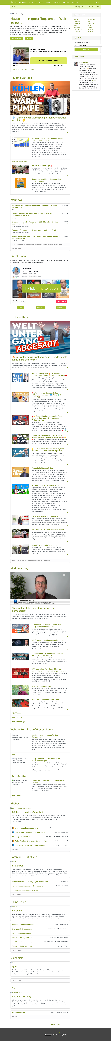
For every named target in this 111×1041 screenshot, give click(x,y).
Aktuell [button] (34, 2)
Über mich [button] (75, 2)
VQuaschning (83, 62)
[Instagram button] (89, 7)
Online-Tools (18, 902)
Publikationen (92, 19)
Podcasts (77, 31)
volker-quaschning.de (21, 2)
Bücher (14, 803)
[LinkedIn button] (83, 7)
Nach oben (56, 1024)
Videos (90, 27)
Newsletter (77, 27)
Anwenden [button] (57, 2)
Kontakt (55, 1033)
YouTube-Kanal (19, 317)
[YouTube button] (79, 7)
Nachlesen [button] (66, 2)
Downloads (77, 21)
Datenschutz (63, 1033)
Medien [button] (41, 2)
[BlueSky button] (92, 7)
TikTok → (20, 308)
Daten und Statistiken (23, 857)
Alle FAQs (15, 1017)
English (98, 2)
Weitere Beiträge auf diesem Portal (31, 729)
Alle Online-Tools (17, 950)
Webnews (16, 200)
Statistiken (91, 23)
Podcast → (29, 38)
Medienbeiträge (20, 568)
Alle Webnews (16, 248)
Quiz (89, 21)
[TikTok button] (76, 7)
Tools (89, 25)
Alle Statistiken (16, 894)
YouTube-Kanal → (16, 38)
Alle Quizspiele (16, 980)
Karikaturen (77, 23)
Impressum (91, 31)
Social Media (79, 57)
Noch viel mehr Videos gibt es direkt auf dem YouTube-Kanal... (31, 560)
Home (13, 6)
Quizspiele (16, 958)
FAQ (12, 988)
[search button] (98, 7)
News (75, 25)
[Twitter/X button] (86, 7)
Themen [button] (48, 2)
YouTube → (40, 308)
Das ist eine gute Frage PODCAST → (24, 69)
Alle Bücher (15, 849)
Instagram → (61, 308)
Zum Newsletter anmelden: (82, 42)
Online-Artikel (78, 29)
